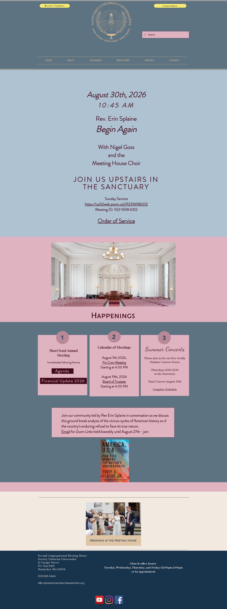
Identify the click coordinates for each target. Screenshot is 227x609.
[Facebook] (119, 600)
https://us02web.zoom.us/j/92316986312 (116, 204)
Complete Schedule (165, 389)
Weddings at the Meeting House (113, 540)
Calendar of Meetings (114, 347)
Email (65, 431)
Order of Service (116, 221)
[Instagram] (109, 600)
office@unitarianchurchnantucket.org (61, 583)
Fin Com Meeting (114, 362)
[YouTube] (99, 600)
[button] (71, 60)
